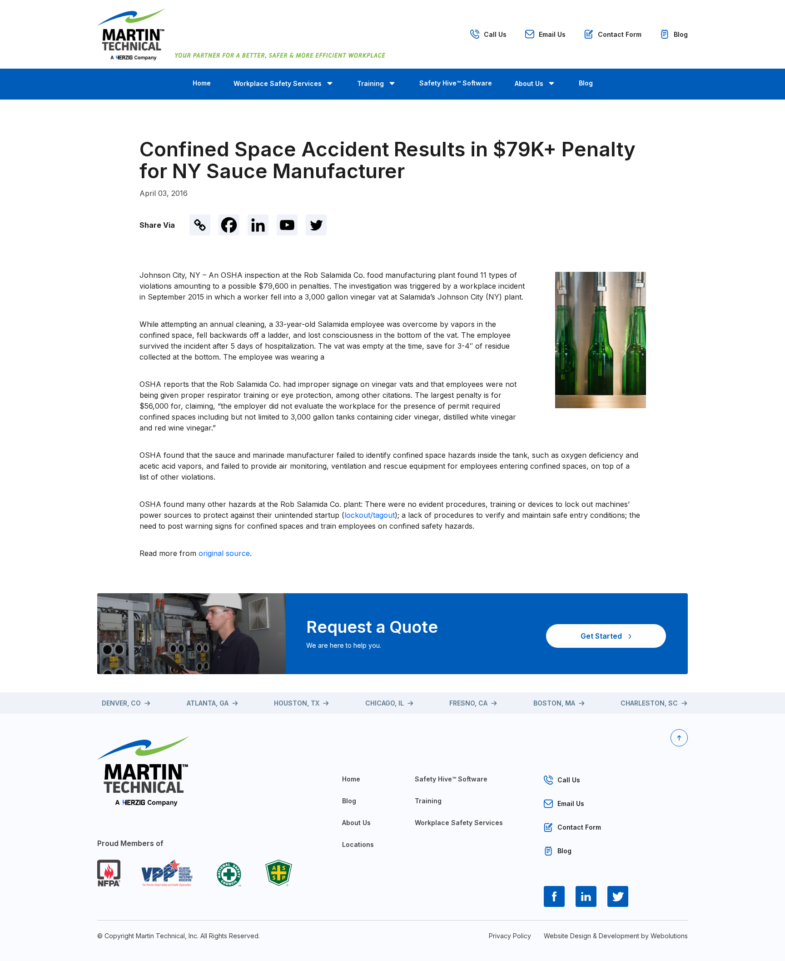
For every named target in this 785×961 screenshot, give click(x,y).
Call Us (495, 34)
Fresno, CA (468, 703)
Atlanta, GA (208, 703)
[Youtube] (287, 225)
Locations (358, 844)
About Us (529, 83)
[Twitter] (316, 225)
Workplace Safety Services (278, 83)
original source (224, 553)
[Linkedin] (258, 225)
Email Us (552, 34)
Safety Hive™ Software (455, 83)
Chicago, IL (384, 703)
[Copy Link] (199, 225)
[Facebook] (229, 225)
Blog (681, 34)
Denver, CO (121, 703)
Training (370, 83)
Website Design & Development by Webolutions (616, 936)
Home (202, 83)
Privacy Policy (510, 936)
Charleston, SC (649, 703)
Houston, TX (296, 703)
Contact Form (619, 34)
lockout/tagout (369, 515)
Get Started (601, 636)
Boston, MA (554, 703)
